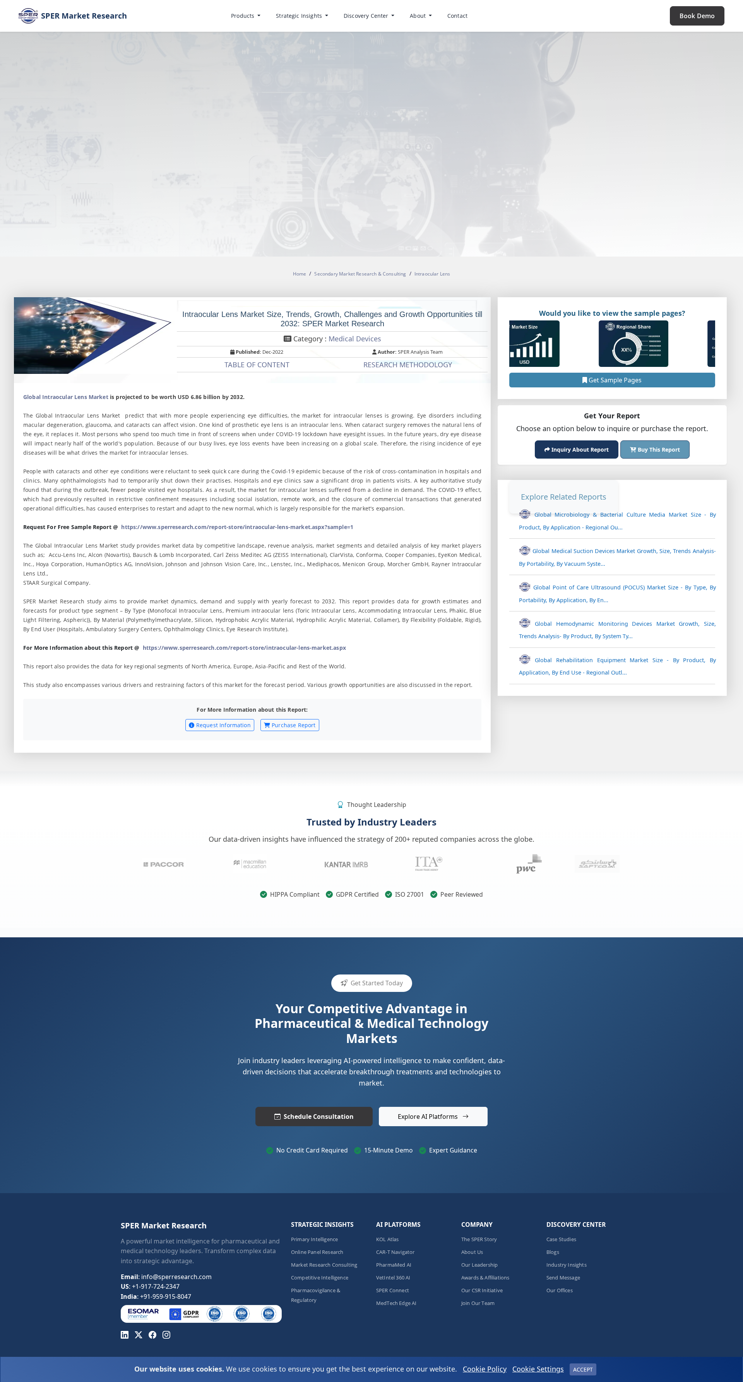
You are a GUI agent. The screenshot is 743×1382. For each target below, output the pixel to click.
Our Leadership (479, 1265)
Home (299, 274)
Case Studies (561, 1239)
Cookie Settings (538, 1368)
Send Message (563, 1277)
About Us (472, 1252)
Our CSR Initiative (482, 1290)
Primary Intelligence (314, 1239)
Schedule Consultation (319, 1116)
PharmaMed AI (393, 1265)
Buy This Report (658, 449)
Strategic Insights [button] (300, 15)
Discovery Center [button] (367, 15)
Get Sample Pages (614, 380)
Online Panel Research (317, 1252)
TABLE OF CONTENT (256, 364)
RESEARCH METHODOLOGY (407, 364)
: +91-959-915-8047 (156, 1296)
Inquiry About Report (579, 449)
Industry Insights (566, 1265)
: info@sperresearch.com (166, 1276)
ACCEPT (583, 1369)
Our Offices (559, 1290)
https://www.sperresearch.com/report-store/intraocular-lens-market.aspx (244, 647)
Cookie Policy (485, 1368)
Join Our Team (478, 1303)
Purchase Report (293, 725)
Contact (457, 15)
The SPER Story (479, 1239)
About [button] (418, 15)
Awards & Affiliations (485, 1277)
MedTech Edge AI (396, 1303)
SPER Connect (392, 1290)
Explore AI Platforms (428, 1116)
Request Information (223, 725)
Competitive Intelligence (319, 1277)
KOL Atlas (387, 1239)
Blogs (552, 1252)
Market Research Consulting (324, 1265)
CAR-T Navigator (395, 1252)
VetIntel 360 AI (393, 1277)
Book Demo (697, 16)
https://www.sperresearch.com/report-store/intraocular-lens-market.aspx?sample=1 (237, 527)
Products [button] (243, 15)
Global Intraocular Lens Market (65, 397)
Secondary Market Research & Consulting (360, 274)
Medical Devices (355, 338)
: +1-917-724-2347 (150, 1286)
